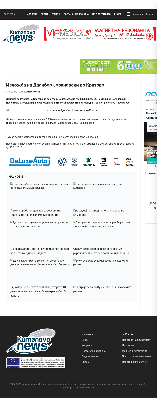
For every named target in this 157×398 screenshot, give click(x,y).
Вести (44, 14)
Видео (118, 14)
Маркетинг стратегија (134, 350)
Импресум (128, 345)
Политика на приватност (136, 339)
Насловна (31, 14)
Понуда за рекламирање (136, 356)
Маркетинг (138, 14)
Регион (56, 14)
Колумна (150, 173)
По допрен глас (101, 14)
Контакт (128, 334)
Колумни (87, 345)
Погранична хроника (76, 14)
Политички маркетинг (134, 361)
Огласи (149, 14)
